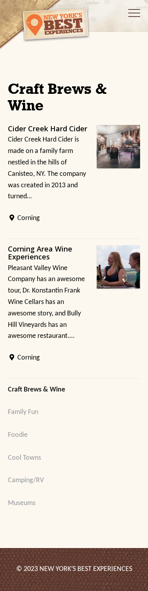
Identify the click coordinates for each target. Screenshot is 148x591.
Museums (22, 503)
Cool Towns (24, 458)
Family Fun (23, 412)
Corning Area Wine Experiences (40, 252)
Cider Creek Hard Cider (47, 128)
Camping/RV (26, 480)
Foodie (18, 435)
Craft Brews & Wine (36, 389)
